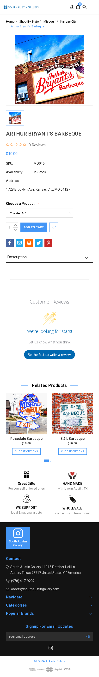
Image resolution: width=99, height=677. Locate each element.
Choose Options (26, 451)
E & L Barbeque (73, 439)
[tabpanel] (26, 421)
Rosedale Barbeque (26, 439)
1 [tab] (46, 461)
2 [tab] (52, 461)
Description (17, 257)
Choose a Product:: (22, 204)
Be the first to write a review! (49, 354)
